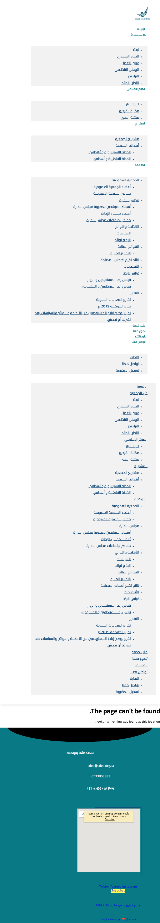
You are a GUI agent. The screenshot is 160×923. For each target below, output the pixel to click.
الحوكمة (140, 164)
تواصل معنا (139, 341)
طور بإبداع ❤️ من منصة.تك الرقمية (118, 919)
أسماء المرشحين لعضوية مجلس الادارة (102, 206)
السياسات (124, 233)
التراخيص (133, 76)
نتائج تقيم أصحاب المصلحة (120, 259)
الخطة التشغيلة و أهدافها (111, 158)
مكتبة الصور (130, 117)
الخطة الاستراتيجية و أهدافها (110, 152)
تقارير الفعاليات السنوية (113, 299)
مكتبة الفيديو (129, 110)
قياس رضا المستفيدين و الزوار (109, 279)
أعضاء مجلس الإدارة (116, 213)
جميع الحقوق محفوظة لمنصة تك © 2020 (118, 905)
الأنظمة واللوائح (127, 226)
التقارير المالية (120, 253)
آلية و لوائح (123, 240)
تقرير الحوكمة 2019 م (114, 306)
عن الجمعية (138, 34)
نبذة (136, 49)
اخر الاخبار (132, 104)
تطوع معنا (140, 658)
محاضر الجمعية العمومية (112, 193)
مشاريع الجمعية (127, 138)
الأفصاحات (131, 266)
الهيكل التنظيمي (127, 69)
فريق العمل (130, 63)
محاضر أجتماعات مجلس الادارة (108, 220)
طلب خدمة (140, 652)
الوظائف (141, 665)
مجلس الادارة (129, 200)
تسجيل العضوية (127, 370)
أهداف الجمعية (127, 145)
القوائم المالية (128, 246)
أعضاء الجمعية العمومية (112, 186)
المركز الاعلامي (136, 88)
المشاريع (140, 123)
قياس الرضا (131, 273)
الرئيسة (142, 386)
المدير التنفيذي (128, 56)
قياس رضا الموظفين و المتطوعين (106, 286)
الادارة (134, 357)
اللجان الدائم (130, 432)
